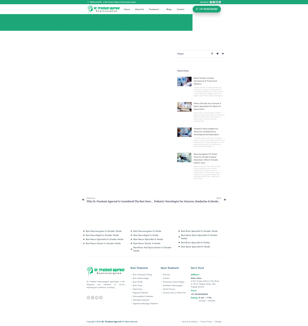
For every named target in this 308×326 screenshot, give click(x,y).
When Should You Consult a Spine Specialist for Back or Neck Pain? (207, 106)
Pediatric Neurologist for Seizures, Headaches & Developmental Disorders (206, 132)
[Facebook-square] (88, 297)
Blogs (169, 9)
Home (127, 9)
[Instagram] (214, 2)
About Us (139, 9)
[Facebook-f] (211, 2)
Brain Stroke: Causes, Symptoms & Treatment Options (205, 81)
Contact (180, 9)
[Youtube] (217, 2)
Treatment (154, 9)
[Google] (220, 2)
